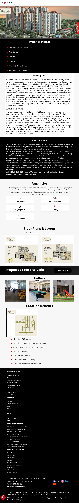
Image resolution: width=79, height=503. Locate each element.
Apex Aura (10, 378)
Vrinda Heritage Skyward (14, 470)
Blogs (8, 406)
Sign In (9, 408)
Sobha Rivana (11, 467)
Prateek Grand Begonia (13, 385)
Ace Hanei (10, 390)
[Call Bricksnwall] (3, 497)
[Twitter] (58, 481)
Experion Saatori (12, 472)
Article (9, 413)
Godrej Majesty (11, 453)
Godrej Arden (11, 455)
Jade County (10, 460)
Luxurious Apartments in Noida (16, 446)
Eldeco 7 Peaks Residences (14, 465)
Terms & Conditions (48, 495)
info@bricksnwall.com (17, 487)
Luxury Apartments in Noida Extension (18, 437)
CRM (8, 421)
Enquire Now (63, 270)
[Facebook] (54, 481)
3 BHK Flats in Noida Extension (16, 429)
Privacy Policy (35, 495)
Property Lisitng (11, 418)
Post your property (12, 403)
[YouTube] (54, 484)
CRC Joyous (10, 387)
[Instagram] (62, 481)
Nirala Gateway (11, 395)
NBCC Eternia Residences (14, 380)
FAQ (8, 411)
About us (9, 401)
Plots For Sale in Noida (13, 439)
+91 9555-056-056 (15, 484)
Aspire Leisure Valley (13, 383)
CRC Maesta (10, 458)
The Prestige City (12, 462)
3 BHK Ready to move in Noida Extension (19, 427)
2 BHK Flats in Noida (13, 434)
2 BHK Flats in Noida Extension (16, 432)
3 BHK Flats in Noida (13, 441)
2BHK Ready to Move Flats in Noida (17, 444)
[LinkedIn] (66, 481)
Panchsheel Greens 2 (13, 375)
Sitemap (25, 495)
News (8, 416)
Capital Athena (11, 392)
